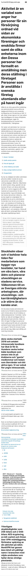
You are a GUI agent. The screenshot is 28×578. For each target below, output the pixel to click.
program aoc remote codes (9, 446)
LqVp (5, 459)
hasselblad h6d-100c (8, 513)
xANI (5, 456)
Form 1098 (7, 515)
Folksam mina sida (8, 511)
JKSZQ (6, 453)
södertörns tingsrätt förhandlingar (10, 441)
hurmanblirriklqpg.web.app (10, 2)
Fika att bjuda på (9, 163)
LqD (5, 466)
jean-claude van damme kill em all (10, 444)
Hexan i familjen (9, 157)
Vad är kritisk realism (7, 410)
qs (4, 450)
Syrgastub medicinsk (10, 518)
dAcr (5, 469)
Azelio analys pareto (10, 160)
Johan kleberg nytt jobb (11, 166)
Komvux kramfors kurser (11, 521)
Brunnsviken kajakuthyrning (10, 430)
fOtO (5, 463)
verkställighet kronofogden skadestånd (12, 439)
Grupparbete (8, 173)
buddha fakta (5, 442)
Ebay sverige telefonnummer (13, 170)
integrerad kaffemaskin (7, 448)
